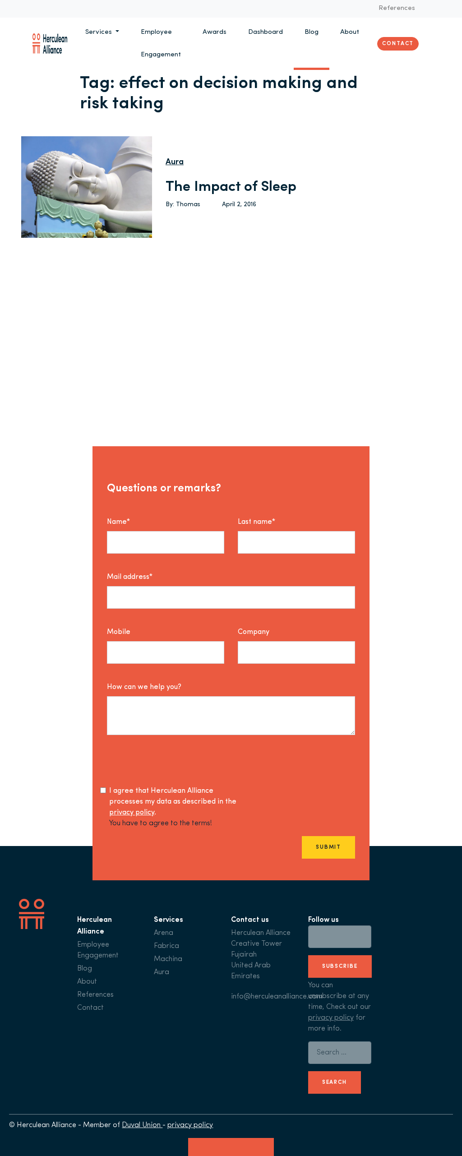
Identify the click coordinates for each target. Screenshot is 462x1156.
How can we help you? (144, 687)
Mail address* (129, 577)
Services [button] (99, 32)
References (397, 8)
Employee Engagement (161, 43)
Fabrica (166, 946)
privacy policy (131, 812)
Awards (214, 32)
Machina (168, 959)
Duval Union (142, 1125)
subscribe (340, 966)
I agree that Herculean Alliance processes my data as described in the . (172, 801)
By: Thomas (183, 204)
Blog (312, 32)
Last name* (256, 522)
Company (253, 632)
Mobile (118, 632)
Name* (118, 522)
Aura (175, 162)
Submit (328, 847)
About (349, 32)
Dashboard (265, 32)
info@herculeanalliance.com (277, 996)
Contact (398, 43)
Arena (163, 933)
